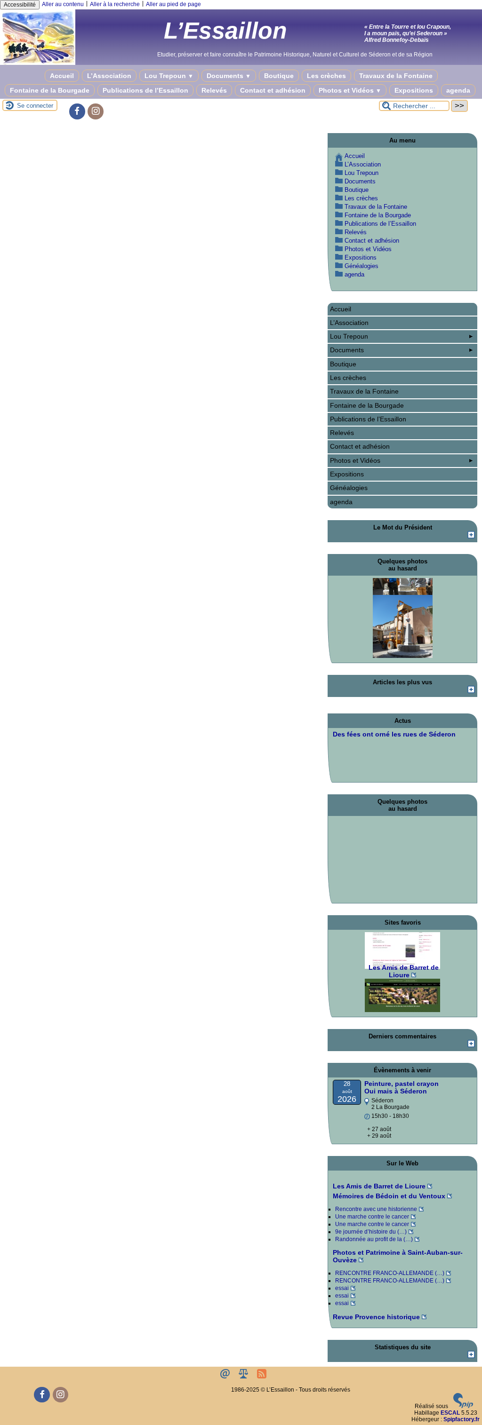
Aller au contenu (63, 4)
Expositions (413, 90)
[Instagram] (96, 111)
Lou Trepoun (169, 75)
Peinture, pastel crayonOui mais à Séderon (401, 1087)
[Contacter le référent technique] (226, 1376)
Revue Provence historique (376, 1317)
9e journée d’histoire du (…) (371, 1231)
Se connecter (35, 105)
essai (342, 1288)
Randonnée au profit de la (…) (374, 1239)
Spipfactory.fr (461, 1419)
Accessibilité (20, 4)
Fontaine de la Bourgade (49, 90)
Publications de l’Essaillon (145, 90)
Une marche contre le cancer (372, 1216)
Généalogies (361, 265)
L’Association (109, 75)
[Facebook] (77, 111)
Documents (229, 75)
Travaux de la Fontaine (396, 75)
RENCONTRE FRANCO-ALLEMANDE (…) (389, 1273)
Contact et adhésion (272, 90)
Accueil (62, 75)
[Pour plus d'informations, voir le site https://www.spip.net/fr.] (463, 1406)
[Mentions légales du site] (244, 1376)
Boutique (279, 75)
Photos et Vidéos (350, 90)
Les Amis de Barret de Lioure (379, 1186)
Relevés (214, 90)
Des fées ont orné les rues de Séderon (394, 734)
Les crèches (326, 75)
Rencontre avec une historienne (376, 1209)
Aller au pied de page (173, 4)
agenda (458, 90)
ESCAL (450, 1412)
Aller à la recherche (115, 4)
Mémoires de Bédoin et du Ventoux (389, 1196)
